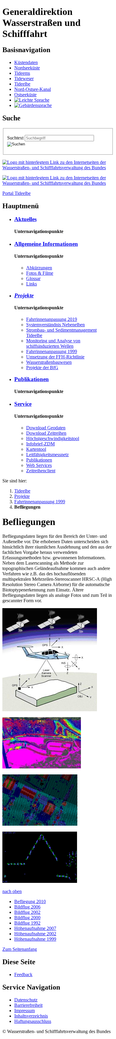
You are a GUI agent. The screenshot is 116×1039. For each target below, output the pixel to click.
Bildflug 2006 (27, 906)
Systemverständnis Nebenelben (55, 324)
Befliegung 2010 (30, 901)
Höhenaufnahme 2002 (35, 933)
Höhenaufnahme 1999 (35, 939)
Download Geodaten (45, 427)
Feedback (23, 974)
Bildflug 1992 (27, 922)
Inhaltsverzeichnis (31, 1015)
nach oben (12, 891)
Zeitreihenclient (40, 470)
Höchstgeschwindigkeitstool (52, 438)
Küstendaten (26, 62)
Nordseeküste (27, 67)
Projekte (24, 295)
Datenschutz (25, 999)
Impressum (24, 1010)
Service (23, 404)
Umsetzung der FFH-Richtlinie (55, 356)
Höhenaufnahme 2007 (35, 928)
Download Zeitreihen (46, 433)
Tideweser (24, 78)
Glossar (33, 278)
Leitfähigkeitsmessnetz (47, 454)
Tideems (22, 73)
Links (31, 283)
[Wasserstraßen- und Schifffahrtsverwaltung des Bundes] (58, 167)
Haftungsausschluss (32, 1021)
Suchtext (16, 137)
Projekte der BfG (42, 367)
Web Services (39, 465)
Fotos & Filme (39, 273)
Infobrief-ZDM (40, 443)
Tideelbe (22, 83)
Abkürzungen (39, 267)
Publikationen (31, 379)
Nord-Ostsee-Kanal (32, 89)
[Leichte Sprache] (31, 99)
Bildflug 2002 (27, 912)
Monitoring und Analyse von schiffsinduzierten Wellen (53, 343)
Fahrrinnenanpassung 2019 (51, 319)
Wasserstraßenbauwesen (49, 362)
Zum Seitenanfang (19, 949)
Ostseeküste (25, 94)
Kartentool (36, 449)
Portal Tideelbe (16, 193)
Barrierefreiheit (28, 1005)
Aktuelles (25, 219)
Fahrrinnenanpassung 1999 (51, 351)
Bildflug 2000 (27, 917)
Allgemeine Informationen (46, 244)
